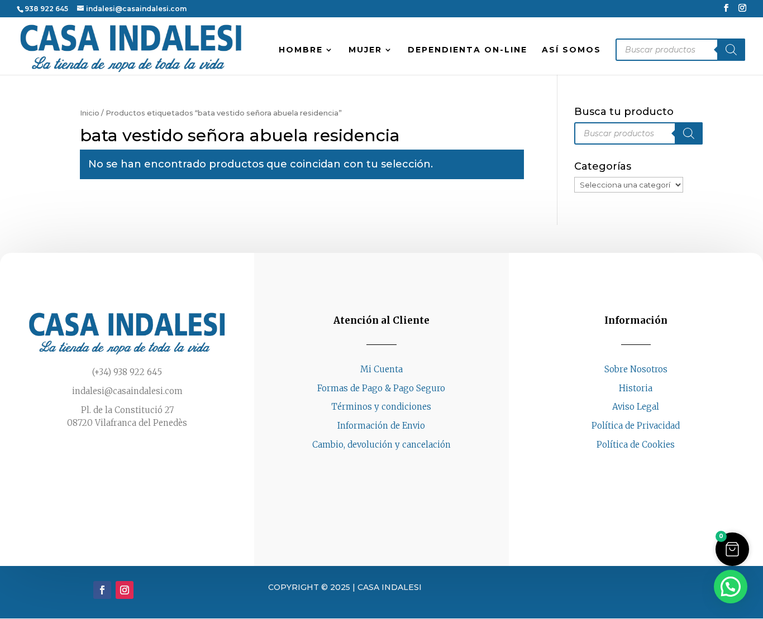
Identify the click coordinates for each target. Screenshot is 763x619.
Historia (635, 388)
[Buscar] (731, 50)
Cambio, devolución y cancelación (381, 444)
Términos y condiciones (381, 406)
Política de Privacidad (636, 425)
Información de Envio (381, 425)
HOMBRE (301, 50)
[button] (732, 549)
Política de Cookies (636, 444)
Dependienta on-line (467, 50)
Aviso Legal (635, 406)
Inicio (89, 113)
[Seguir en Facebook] (624, 466)
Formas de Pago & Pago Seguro (381, 388)
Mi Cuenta (381, 369)
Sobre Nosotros (635, 369)
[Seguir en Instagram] (647, 466)
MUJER (365, 50)
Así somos (571, 50)
